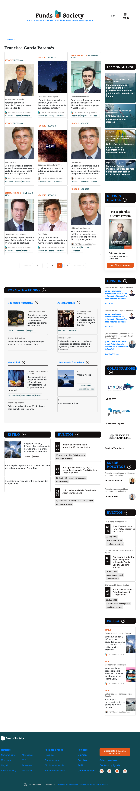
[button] (39, 784)
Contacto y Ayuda (110, 765)
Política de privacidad (89, 784)
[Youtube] (117, 771)
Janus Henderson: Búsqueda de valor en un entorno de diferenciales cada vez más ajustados (116, 295)
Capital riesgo (84, 375)
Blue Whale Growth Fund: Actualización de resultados (76, 446)
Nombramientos (9, 755)
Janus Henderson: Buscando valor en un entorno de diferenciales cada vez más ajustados (116, 318)
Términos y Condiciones (67, 784)
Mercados (6, 760)
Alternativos (27, 755)
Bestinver (9, 116)
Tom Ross (109, 303)
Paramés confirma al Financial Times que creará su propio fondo (18, 105)
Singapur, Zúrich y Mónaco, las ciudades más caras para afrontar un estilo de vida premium (37, 447)
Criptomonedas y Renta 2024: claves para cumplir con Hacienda (26, 407)
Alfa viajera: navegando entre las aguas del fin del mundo (115, 703)
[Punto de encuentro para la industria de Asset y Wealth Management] (59, 16)
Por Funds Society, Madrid (19, 112)
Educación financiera (20, 302)
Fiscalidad (14, 362)
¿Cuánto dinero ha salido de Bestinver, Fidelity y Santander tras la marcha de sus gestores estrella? (52, 104)
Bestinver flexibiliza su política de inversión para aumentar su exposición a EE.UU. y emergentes (83, 235)
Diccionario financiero (70, 362)
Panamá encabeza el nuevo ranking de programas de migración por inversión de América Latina (119, 91)
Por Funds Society (116, 654)
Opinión (114, 281)
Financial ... (27, 116)
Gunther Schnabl (112, 354)
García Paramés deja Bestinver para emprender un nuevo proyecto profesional (52, 240)
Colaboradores (121, 368)
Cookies (104, 784)
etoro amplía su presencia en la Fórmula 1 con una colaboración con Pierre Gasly (27, 466)
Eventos (66, 434)
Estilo (14, 434)
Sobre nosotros (116, 464)
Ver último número (120, 265)
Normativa (27, 770)
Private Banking (8, 770)
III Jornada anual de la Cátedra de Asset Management (79, 491)
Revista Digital (114, 198)
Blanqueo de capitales (69, 403)
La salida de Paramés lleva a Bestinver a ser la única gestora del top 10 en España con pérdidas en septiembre (85, 169)
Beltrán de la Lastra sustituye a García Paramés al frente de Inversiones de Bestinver (19, 240)
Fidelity (51, 116)
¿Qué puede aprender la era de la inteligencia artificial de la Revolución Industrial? (116, 345)
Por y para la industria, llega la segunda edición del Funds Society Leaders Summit (79, 470)
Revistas (83, 749)
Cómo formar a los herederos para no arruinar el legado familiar (86, 321)
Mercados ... (77, 251)
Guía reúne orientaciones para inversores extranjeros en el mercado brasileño (120, 148)
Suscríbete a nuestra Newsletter (115, 752)
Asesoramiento (66, 302)
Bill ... (50, 181)
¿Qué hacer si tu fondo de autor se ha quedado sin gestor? (50, 171)
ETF (24, 760)
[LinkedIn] (102, 771)
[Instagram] (109, 771)
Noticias (6, 749)
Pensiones (27, 765)
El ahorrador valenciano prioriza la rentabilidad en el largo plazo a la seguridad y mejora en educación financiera (75, 345)
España (18, 116)
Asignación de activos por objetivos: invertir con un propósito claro (26, 343)
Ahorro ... (76, 181)
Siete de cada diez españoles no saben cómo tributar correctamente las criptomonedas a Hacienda (27, 383)
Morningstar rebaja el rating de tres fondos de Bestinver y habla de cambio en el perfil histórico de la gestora (19, 169)
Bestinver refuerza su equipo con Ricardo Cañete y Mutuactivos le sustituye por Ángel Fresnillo (85, 104)
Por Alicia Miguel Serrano (52, 178)
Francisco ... (61, 116)
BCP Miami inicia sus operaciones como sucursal (117, 119)
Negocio (5, 765)
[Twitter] (125, 771)
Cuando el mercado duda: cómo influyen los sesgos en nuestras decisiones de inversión (37, 320)
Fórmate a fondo (24, 290)
